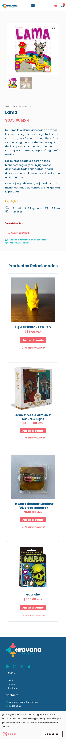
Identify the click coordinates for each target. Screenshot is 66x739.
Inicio (7, 106)
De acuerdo (52, 734)
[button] (33, 5)
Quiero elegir (9, 733)
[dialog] (33, 725)
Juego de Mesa (19, 106)
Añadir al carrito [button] (33, 340)
